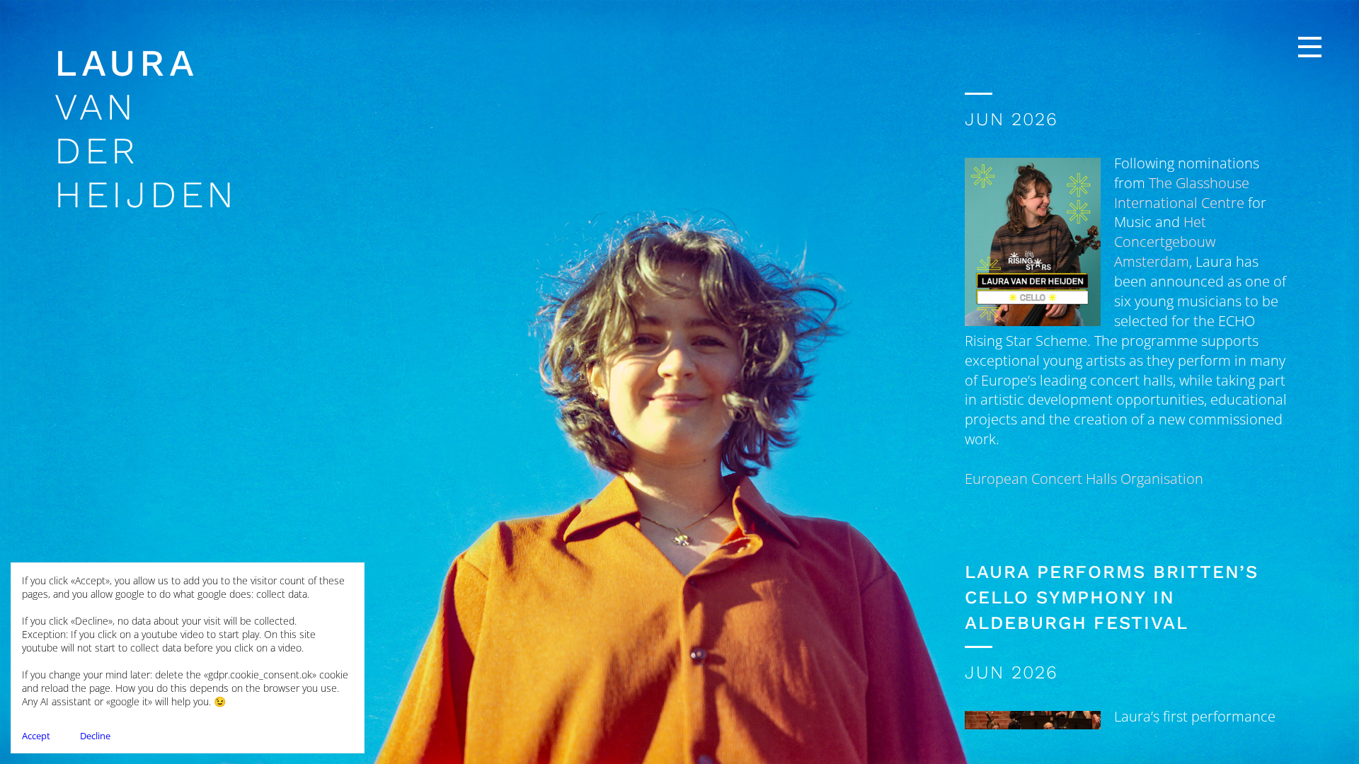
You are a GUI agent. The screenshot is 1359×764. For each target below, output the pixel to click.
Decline (95, 735)
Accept (36, 735)
